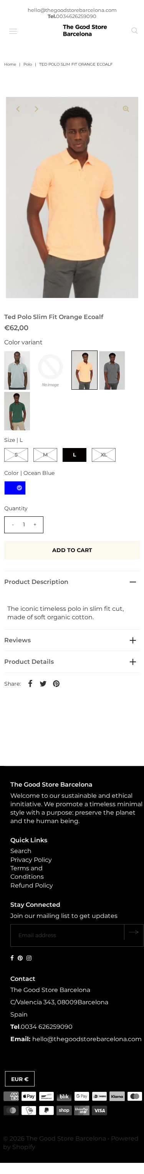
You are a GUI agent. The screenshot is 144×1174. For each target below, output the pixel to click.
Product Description (36, 581)
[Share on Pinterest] (56, 683)
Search (20, 851)
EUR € (19, 1079)
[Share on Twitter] (43, 683)
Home (10, 64)
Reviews (17, 640)
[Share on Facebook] (30, 683)
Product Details (29, 661)
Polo (27, 64)
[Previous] (18, 109)
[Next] (36, 109)
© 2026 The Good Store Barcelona (54, 1138)
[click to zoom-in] (126, 109)
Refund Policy (31, 885)
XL (104, 454)
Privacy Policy (31, 859)
